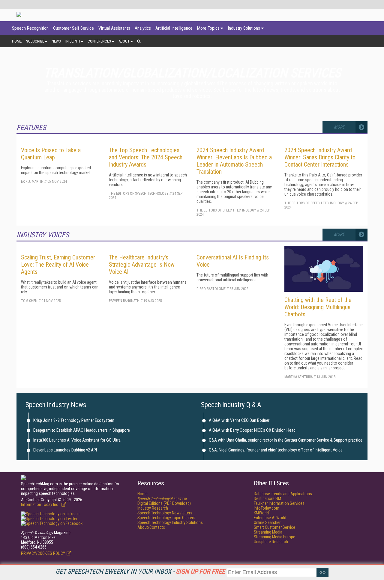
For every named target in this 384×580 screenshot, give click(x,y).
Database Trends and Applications (283, 493)
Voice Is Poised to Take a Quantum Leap (51, 153)
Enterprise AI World (270, 517)
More (339, 127)
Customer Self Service (73, 28)
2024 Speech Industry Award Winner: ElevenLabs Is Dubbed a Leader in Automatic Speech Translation (234, 160)
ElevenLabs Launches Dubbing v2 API (65, 450)
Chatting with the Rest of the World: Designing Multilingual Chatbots (318, 307)
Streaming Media (268, 532)
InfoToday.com (266, 508)
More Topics (208, 28)
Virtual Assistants (114, 28)
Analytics (143, 28)
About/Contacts (151, 527)
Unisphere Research (271, 541)
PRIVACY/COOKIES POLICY (43, 553)
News (56, 41)
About (124, 41)
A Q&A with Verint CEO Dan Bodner (239, 420)
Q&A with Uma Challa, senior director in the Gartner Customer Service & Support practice (285, 440)
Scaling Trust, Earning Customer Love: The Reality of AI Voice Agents (58, 264)
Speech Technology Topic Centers (166, 517)
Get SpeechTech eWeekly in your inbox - (140, 571)
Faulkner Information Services (279, 503)
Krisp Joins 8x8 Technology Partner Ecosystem (73, 420)
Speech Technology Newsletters (164, 512)
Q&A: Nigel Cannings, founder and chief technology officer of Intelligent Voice (276, 450)
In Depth (72, 41)
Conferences (99, 41)
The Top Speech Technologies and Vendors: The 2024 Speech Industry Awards (145, 157)
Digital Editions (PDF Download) (164, 503)
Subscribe (35, 41)
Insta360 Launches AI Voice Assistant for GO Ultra (77, 440)
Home (17, 41)
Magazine (162, 498)
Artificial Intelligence (174, 28)
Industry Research (152, 508)
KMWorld (261, 512)
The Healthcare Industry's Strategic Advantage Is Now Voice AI (142, 264)
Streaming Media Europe (274, 536)
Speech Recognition (30, 28)
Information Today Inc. (40, 504)
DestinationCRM (267, 498)
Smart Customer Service (274, 527)
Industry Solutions (244, 28)
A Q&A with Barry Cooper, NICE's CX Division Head (252, 430)
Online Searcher (267, 522)
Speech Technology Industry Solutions (170, 522)
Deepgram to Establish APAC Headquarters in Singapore (81, 430)
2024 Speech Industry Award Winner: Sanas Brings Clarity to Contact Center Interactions (320, 157)
